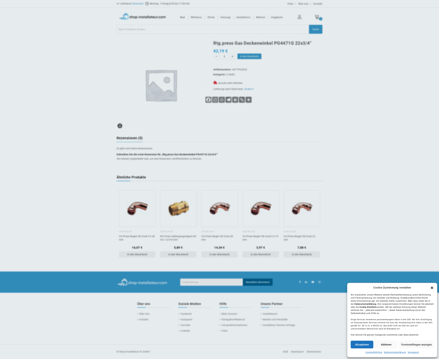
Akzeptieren (362, 344)
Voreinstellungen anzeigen (416, 344)
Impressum (413, 352)
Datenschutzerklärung (395, 352)
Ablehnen (386, 344)
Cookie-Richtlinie (373, 352)
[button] (432, 287)
